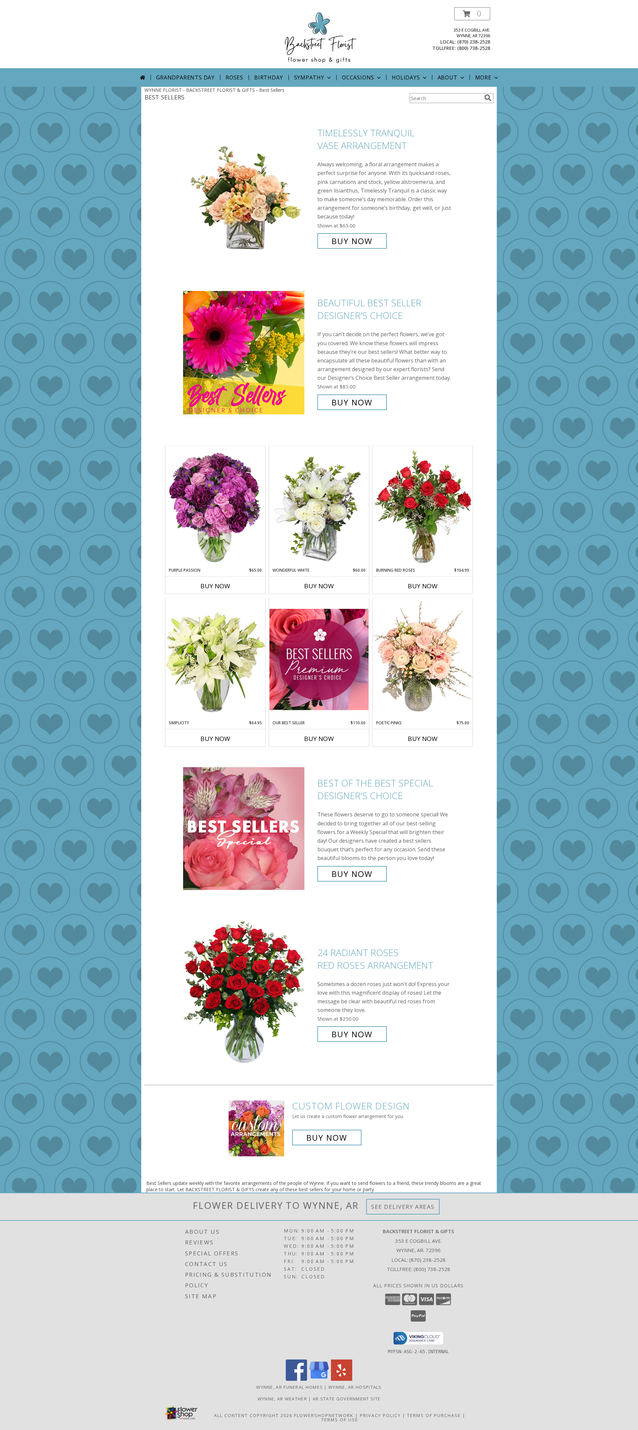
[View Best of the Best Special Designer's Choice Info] (248, 828)
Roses (234, 77)
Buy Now (352, 240)
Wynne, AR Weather (282, 1399)
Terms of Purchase (434, 1415)
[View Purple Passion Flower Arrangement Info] (215, 506)
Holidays (406, 77)
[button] (472, 13)
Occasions (358, 77)
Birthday (268, 77)
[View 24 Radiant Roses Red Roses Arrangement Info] (248, 993)
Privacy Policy (380, 1415)
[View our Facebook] (296, 1379)
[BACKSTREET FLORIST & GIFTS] (319, 38)
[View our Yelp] (341, 1379)
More (483, 77)
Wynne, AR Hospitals (355, 1387)
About (448, 77)
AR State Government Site (346, 1399)
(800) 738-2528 (473, 48)
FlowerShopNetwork (324, 1415)
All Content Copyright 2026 (253, 1415)
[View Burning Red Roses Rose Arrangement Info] (423, 506)
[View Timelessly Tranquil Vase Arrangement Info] (248, 187)
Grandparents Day (185, 77)
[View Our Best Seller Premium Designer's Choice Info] (319, 659)
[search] (487, 97)
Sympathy (309, 77)
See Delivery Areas (403, 1207)
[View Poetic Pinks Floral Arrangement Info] (423, 659)
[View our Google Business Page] (319, 1379)
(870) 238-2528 (473, 42)
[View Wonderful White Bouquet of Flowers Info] (319, 506)
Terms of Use (339, 1420)
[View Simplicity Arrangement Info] (215, 659)
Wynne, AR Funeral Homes (289, 1387)
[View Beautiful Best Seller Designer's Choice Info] (248, 353)
